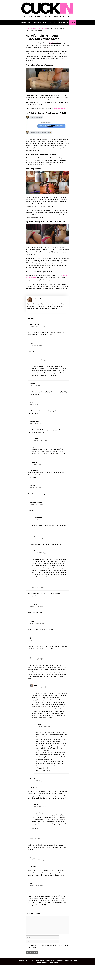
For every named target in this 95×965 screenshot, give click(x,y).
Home (27, 28)
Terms (32, 960)
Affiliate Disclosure (39, 960)
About (54, 960)
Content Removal (22, 960)
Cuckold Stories (25, 22)
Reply (44, 326)
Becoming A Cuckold (40, 22)
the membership (59, 108)
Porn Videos (63, 22)
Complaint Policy (68, 960)
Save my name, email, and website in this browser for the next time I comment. (47, 946)
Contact (75, 960)
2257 (29, 960)
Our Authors (60, 960)
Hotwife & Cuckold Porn (39, 28)
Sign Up (73, 22)
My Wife (52, 22)
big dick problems (55, 43)
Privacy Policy (48, 960)
